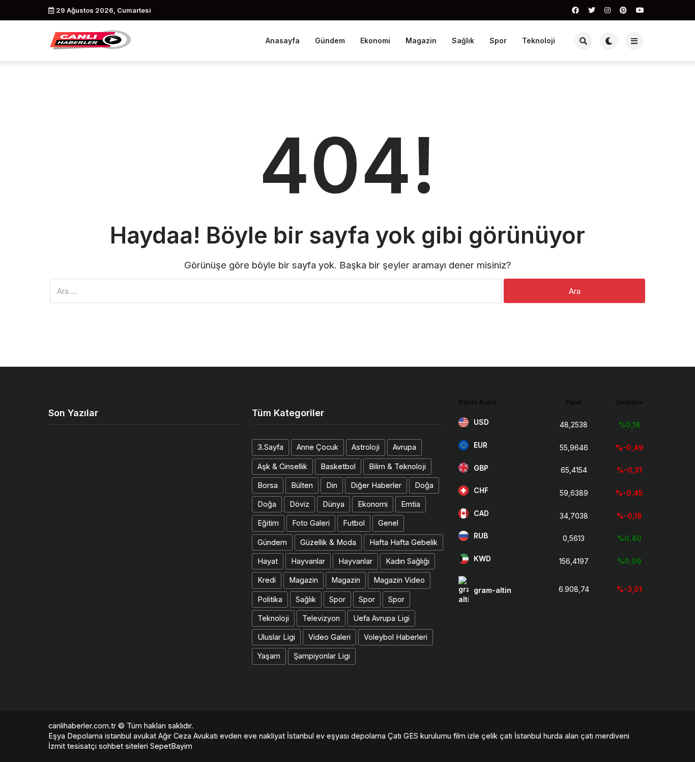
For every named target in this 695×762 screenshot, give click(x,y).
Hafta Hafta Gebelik (403, 542)
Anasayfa (283, 40)
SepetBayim (171, 746)
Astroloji (366, 447)
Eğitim (268, 523)
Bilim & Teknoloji (397, 466)
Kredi (266, 580)
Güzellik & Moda (328, 542)
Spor (498, 40)
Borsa (267, 485)
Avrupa (404, 447)
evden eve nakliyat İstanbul (267, 735)
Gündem (330, 40)
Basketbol (338, 466)
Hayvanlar (308, 561)
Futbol (354, 523)
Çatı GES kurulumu (419, 735)
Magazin (421, 40)
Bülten (302, 485)
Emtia (410, 504)
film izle (466, 735)
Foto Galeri (311, 523)
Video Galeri (329, 637)
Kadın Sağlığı (407, 561)
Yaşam (268, 655)
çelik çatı (496, 735)
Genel (388, 523)
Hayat (267, 561)
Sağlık (463, 40)
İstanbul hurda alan (546, 735)
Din (331, 485)
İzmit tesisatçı (72, 746)
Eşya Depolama (75, 735)
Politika (269, 599)
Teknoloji (538, 40)
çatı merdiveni (605, 735)
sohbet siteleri (123, 746)
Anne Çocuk (317, 447)
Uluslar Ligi (276, 637)
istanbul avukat (130, 735)
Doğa (424, 485)
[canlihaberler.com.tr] (90, 40)
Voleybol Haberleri (395, 637)
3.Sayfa (270, 447)
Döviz (299, 504)
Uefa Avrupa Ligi (381, 618)
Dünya (333, 504)
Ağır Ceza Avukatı (188, 735)
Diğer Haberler (376, 485)
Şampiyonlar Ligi (322, 655)
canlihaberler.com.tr (82, 725)
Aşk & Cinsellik (282, 466)
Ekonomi (375, 40)
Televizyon (321, 618)
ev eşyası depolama (351, 735)
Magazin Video (399, 580)
